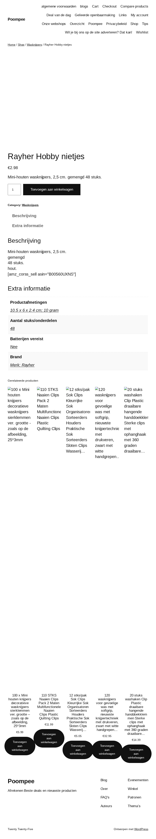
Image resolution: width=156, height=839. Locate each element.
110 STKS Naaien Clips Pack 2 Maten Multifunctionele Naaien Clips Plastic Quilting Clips (49, 706)
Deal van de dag (59, 15)
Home (11, 44)
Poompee (16, 19)
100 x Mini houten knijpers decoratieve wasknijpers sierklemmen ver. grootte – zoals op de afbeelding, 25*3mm (19, 710)
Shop (134, 24)
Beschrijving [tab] (24, 216)
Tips (145, 24)
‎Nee (13, 346)
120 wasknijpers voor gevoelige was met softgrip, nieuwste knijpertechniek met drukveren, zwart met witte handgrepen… (107, 712)
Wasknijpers (34, 44)
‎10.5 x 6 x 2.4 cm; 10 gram (34, 310)
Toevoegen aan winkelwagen (51, 189)
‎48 (12, 328)
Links (123, 15)
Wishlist (142, 32)
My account (139, 15)
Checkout (109, 6)
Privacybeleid (116, 24)
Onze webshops (54, 24)
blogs (84, 6)
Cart (95, 6)
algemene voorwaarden (58, 6)
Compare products (134, 6)
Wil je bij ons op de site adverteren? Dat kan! (98, 32)
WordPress (141, 829)
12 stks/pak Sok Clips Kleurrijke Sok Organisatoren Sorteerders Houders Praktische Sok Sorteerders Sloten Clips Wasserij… (78, 712)
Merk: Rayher (22, 365)
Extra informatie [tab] (27, 225)
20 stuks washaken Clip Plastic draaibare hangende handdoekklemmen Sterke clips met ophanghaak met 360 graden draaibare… (136, 714)
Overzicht (77, 24)
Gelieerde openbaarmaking (95, 15)
